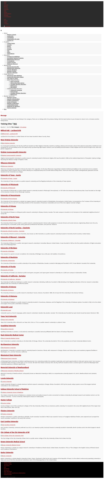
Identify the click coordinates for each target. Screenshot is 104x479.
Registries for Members (13, 106)
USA (5, 3)
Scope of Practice (12, 102)
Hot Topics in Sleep (12, 78)
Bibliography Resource (13, 59)
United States (11, 43)
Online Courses (11, 62)
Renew (6, 20)
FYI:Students (10, 61)
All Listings (23, 127)
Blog (5, 109)
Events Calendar (11, 108)
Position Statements (13, 100)
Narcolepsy (13, 87)
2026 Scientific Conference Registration (14, 473)
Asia (5, 10)
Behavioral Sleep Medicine (14, 75)
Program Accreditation (13, 56)
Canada (6, 5)
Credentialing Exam (12, 105)
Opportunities (8, 474)
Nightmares (13, 86)
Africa (5, 12)
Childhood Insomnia (16, 90)
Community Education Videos (15, 77)
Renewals (6, 468)
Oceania (6, 9)
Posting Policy (8, 464)
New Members (8, 471)
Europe (6, 8)
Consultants (7, 16)
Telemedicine (7, 13)
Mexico (6, 6)
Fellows (6, 15)
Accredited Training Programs (15, 58)
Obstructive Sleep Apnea (17, 83)
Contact (6, 23)
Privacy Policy (7, 462)
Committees (10, 37)
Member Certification (13, 103)
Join (5, 19)
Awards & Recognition (13, 99)
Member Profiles (11, 71)
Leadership (10, 36)
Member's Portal (11, 97)
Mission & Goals (11, 34)
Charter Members (12, 69)
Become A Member (12, 72)
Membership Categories (13, 68)
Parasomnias (14, 91)
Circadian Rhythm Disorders (18, 84)
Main (5, 2)
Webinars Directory (12, 64)
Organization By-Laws (13, 39)
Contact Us (10, 40)
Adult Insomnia (14, 81)
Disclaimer (7, 465)
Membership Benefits (13, 67)
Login (5, 22)
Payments (6, 470)
